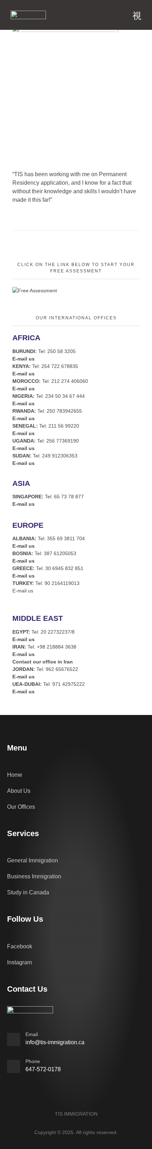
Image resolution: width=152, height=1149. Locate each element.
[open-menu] (137, 15)
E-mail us (22, 591)
